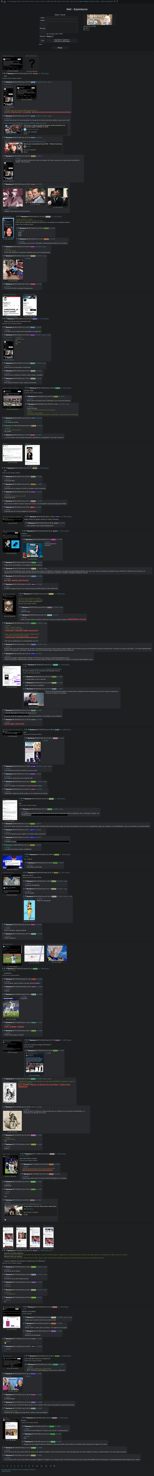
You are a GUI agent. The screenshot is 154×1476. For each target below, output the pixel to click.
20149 (53, 228)
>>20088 (7, 579)
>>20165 (44, 256)
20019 (64, 854)
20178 (40, 137)
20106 (40, 484)
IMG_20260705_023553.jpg (22, 1226)
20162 (40, 378)
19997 (40, 1144)
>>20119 (21, 241)
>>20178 (49, 82)
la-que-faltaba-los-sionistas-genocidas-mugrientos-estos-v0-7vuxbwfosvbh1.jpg (35, 944)
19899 (60, 1317)
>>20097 (7, 487)
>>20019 (30, 865)
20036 (56, 607)
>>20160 (44, 335)
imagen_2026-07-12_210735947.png (13, 1040)
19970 (40, 1267)
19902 (40, 1338)
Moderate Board (17, 1469)
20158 (39, 246)
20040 (58, 799)
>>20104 (7, 479)
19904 (40, 1346)
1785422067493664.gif (33, 740)
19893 (40, 979)
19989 (62, 1050)
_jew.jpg (7, 1081)
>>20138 (7, 420)
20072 (62, 531)
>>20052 (7, 722)
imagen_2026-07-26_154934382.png (13, 729)
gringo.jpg (7, 258)
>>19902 (65, 1317)
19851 (40, 1373)
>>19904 (69, 1317)
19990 (40, 1079)
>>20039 (7, 776)
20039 (40, 766)
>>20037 (61, 607)
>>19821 (28, 884)
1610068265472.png (33, 1053)
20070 (65, 516)
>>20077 (47, 542)
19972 (40, 1274)
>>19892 (7, 981)
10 (37, 1466)
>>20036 (24, 617)
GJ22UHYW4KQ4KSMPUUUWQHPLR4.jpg (59, 187)
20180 (40, 184)
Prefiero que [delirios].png (10, 594)
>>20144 (7, 330)
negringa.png (8, 216)
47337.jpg (7, 1154)
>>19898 (28, 1326)
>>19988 (48, 1053)
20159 (39, 435)
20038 (62, 738)
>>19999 (70, 896)
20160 (39, 363)
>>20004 (45, 741)
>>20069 (45, 623)
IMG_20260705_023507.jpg (49, 1226)
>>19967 (7, 1269)
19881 (59, 1434)
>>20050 (21, 800)
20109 (39, 507)
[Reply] (47, 73)
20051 (39, 774)
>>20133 (30, 399)
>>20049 (61, 809)
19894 (40, 986)
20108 (40, 501)
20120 (65, 388)
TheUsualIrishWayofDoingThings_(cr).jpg (13, 1109)
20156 (39, 327)
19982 (58, 1174)
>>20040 (7, 847)
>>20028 (24, 610)
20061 (40, 781)
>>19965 (25, 1176)
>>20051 (44, 766)
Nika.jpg (7, 997)
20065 (40, 710)
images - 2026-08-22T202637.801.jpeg (36, 187)
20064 (61, 689)
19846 (64, 1356)
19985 (39, 1200)
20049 (39, 837)
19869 (42, 1250)
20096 (42, 468)
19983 (40, 1181)
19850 (62, 1364)
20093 (63, 523)
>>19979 (25, 1167)
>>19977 (45, 1289)
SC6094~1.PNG (9, 944)
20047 (39, 823)
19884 (40, 1455)
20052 (63, 664)
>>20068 (20, 595)
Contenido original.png (10, 531)
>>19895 (4, 970)
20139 (40, 418)
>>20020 (26, 856)
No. (39, 73)
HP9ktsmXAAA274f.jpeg (31, 294)
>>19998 (13, 970)
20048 (39, 830)
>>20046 (7, 840)
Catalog (87, 30)
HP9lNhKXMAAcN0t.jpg (10, 294)
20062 (40, 789)
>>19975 (45, 1267)
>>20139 (67, 404)
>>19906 (7, 1138)
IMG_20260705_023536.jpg (9, 1226)
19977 (40, 1297)
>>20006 (7, 626)
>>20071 (45, 644)
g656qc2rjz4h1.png (9, 872)
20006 (58, 594)
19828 (60, 881)
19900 (60, 1323)
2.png (28, 443)
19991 (40, 1107)
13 (51, 1466)
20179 (40, 156)
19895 (40, 994)
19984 (40, 1189)
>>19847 (7, 1397)
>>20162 (44, 363)
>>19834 (65, 888)
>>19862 (27, 1429)
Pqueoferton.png (29, 542)
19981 (58, 1164)
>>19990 (26, 1109)
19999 (40, 934)
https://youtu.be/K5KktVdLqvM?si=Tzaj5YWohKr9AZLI (22, 142)
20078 (42, 73)
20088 (40, 568)
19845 (40, 924)
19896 (62, 1307)
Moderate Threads (28, 1469)
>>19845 (65, 896)
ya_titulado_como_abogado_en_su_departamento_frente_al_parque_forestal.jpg (14, 187)
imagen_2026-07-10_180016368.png (13, 1307)
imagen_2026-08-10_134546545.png (14, 516)
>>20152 (18, 337)
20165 (40, 284)
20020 (62, 863)
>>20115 (21, 231)
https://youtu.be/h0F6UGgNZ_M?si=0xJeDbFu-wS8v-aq (22, 123)
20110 (55, 216)
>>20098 (7, 510)
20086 (60, 539)
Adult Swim (29, 1209)
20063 (61, 683)
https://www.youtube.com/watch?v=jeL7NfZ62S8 (20, 1204)
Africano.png (8, 854)
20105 (40, 476)
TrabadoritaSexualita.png (30, 899)
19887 (40, 1408)
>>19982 (22, 1155)
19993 (64, 729)
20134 (42, 319)
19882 (60, 1441)
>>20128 (7, 428)
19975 (40, 1290)
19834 (61, 896)
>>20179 (44, 116)
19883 (40, 1447)
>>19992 (26, 1042)
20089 (40, 576)
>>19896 (28, 1333)
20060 (61, 676)
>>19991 (44, 1078)
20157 (39, 335)
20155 (53, 239)
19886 (40, 1402)
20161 (40, 371)
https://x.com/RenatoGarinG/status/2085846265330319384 (42, 669)
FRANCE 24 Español (32, 129)
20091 (40, 584)
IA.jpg (6, 1418)
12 (46, 1466)
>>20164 (44, 246)
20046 (56, 809)
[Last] (51, 1250)
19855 (62, 1418)
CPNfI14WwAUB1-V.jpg (31, 691)
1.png (6, 443)
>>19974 (45, 1274)
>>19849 (30, 1367)
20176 (40, 82)
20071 (40, 653)
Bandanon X (10, 425)
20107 (40, 492)
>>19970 (7, 1292)
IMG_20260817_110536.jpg (11, 388)
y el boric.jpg (8, 1376)
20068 (40, 623)
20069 (40, 644)
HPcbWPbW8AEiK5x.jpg (32, 56)
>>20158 (27, 258)
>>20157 (7, 366)
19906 (65, 1040)
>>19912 (8, 970)
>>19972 (7, 1285)
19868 (58, 1426)
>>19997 (49, 1078)
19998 (40, 1030)
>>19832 (65, 881)
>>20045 (24, 811)
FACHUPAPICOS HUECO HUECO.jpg (9, 84)
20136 (62, 396)
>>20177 (44, 82)
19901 (60, 1331)
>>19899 (7, 1341)
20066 (40, 719)
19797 (63, 872)
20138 (62, 404)
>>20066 (24, 666)
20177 (40, 116)
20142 (40, 425)
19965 (59, 1154)
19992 (40, 1135)
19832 (60, 889)
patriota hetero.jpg (9, 56)
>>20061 (49, 766)
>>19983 (27, 1155)
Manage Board (7, 1469)
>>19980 (7, 1202)
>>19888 (24, 997)
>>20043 (7, 832)
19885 (40, 1394)
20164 (40, 256)
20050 (39, 845)
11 (41, 1466)
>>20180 (49, 116)
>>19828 (28, 891)
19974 (40, 1282)
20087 (40, 562)
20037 (56, 615)
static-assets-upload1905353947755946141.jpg (58, 944)
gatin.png (7, 664)
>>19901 (24, 1308)
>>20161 (48, 335)
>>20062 (44, 781)
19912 (40, 1022)
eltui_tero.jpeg (8, 1356)
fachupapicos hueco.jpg (24, 84)
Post (60, 48)
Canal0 (28, 146)
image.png (7, 799)
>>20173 (7, 109)
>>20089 (45, 568)
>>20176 (7, 118)
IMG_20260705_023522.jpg (36, 1226)
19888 (42, 968)
